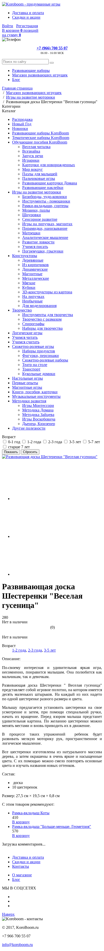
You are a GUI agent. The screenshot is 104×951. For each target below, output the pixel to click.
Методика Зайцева (38, 414)
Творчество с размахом (42, 319)
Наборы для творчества (42, 328)
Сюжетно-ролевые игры (33, 346)
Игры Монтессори (38, 405)
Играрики (30, 160)
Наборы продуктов (38, 351)
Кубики (28, 287)
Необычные (32, 301)
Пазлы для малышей (39, 174)
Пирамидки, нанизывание (44, 228)
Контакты (20, 866)
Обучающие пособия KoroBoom (39, 142)
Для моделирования (39, 305)
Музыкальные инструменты (36, 396)
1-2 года (19, 650)
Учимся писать (35, 246)
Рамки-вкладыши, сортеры (45, 206)
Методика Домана (38, 410)
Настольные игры (27, 378)
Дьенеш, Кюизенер (38, 424)
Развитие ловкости (38, 242)
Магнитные (32, 274)
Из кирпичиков (35, 265)
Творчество (22, 310)
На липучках (33, 296)
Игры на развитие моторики (36, 192)
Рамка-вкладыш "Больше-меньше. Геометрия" (51, 826)
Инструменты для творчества (47, 315)
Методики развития (29, 401)
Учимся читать (25, 337)
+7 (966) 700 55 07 (52, 48)
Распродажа (22, 119)
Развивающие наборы (31, 70)
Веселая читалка (36, 147)
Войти (7, 26)
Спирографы (33, 324)
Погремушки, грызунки (42, 251)
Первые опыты (25, 383)
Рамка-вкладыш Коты (30, 813)
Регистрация (27, 26)
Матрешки (31, 233)
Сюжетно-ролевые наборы (45, 360)
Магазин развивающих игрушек (40, 75)
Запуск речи (32, 156)
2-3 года (35, 650)
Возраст (9, 437)
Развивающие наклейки (42, 187)
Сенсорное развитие (39, 219)
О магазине (22, 875)
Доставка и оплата (28, 13)
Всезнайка (31, 151)
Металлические (35, 278)
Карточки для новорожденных (48, 165)
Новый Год (21, 124)
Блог (16, 79)
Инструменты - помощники (46, 201)
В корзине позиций (20, 32)
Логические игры (27, 333)
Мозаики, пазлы (36, 210)
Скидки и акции (26, 17)
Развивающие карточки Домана (49, 183)
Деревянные (32, 260)
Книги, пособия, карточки (35, 392)
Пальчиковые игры (38, 178)
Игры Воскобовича (38, 419)
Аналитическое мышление (45, 237)
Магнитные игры (27, 387)
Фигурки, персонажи (40, 355)
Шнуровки (31, 215)
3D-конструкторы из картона (47, 292)
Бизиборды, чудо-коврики (44, 196)
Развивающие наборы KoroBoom (40, 133)
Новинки (20, 128)
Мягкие (28, 283)
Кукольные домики (38, 374)
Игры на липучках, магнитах (47, 224)
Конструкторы (24, 256)
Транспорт (31, 369)
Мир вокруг (32, 169)
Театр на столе (34, 364)
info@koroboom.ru (17, 944)
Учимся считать (25, 342)
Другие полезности (28, 428)
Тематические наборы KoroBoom (40, 137)
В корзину (21, 822)
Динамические (35, 269)
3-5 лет (50, 650)
